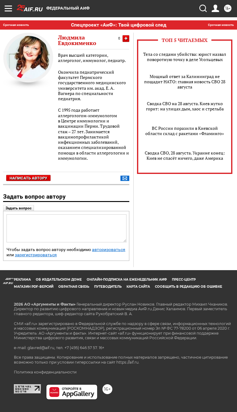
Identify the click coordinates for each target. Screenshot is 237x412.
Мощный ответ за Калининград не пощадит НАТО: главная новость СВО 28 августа (184, 81)
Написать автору (28, 178)
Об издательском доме (59, 280)
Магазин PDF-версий (33, 287)
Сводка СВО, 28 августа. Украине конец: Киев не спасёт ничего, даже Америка (185, 155)
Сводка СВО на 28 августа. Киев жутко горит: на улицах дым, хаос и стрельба (185, 106)
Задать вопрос (18, 208)
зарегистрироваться (36, 255)
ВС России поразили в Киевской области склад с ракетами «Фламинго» (184, 131)
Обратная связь (73, 287)
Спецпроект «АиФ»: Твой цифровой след (118, 25)
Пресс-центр (184, 280)
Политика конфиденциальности (45, 372)
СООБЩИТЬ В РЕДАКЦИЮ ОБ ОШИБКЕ (188, 287)
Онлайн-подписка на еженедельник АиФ (127, 280)
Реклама (22, 280)
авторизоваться (108, 249)
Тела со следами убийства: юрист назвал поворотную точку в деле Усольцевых (184, 57)
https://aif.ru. (127, 362)
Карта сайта (138, 287)
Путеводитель (108, 287)
